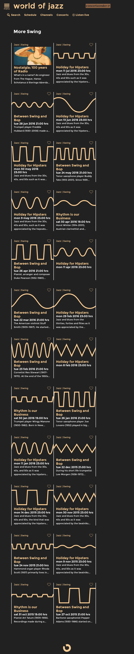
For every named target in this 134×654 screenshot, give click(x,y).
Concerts (62, 14)
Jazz (16, 44)
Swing (24, 44)
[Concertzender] (98, 6)
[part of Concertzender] (98, 6)
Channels (46, 14)
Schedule (30, 14)
